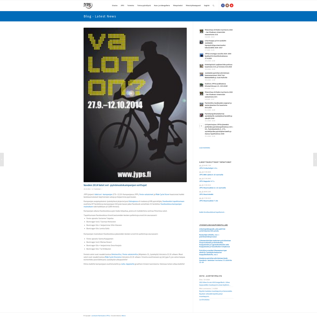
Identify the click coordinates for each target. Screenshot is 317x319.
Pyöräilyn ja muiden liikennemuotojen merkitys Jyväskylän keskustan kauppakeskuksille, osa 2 (213, 253)
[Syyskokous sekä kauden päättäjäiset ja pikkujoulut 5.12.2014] (2, 159)
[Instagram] (227, 5)
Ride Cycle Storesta (113, 257)
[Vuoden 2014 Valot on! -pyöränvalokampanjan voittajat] (135, 105)
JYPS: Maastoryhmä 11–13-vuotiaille (212, 188)
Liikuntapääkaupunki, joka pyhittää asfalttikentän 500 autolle (212, 230)
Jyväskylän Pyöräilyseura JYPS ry (100, 316)
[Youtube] (231, 5)
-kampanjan (103, 194)
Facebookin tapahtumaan (173, 201)
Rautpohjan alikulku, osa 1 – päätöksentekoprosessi (209, 236)
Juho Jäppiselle (127, 264)
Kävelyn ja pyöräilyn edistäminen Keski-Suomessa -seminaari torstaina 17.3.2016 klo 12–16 (215, 260)
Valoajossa (133, 201)
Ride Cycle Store (162, 194)
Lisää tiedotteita (204, 148)
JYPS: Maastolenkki (206, 194)
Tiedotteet (97, 189)
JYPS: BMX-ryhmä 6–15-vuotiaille (211, 175)
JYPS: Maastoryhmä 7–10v (208, 201)
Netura (124, 316)
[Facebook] (223, 5)
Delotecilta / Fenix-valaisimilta (124, 254)
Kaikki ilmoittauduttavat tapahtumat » (212, 212)
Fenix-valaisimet (146, 194)
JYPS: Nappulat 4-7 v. (206, 181)
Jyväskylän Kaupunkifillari (213, 225)
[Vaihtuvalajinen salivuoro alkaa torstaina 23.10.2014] (315, 159)
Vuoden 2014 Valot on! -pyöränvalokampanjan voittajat (115, 185)
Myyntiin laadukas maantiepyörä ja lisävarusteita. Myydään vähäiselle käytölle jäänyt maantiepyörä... (215, 293)
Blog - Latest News (100, 16)
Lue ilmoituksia (204, 300)
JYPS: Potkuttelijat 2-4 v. (208, 168)
